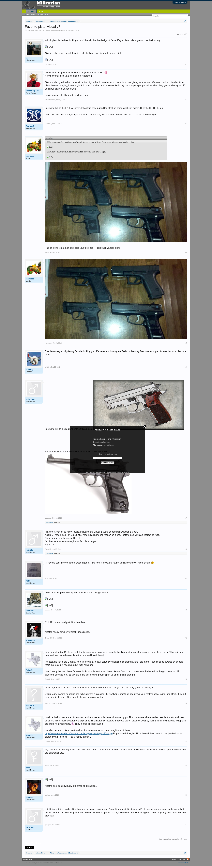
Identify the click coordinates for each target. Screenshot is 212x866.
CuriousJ (30, 126)
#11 (186, 638)
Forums (31, 11)
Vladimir (29, 611)
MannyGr (30, 706)
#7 (186, 518)
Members (42, 11)
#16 (186, 795)
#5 (186, 343)
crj (69, 30)
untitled (29, 797)
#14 (186, 741)
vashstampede (32, 91)
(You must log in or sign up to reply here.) (172, 839)
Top (184, 859)
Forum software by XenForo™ (43, 863)
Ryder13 (29, 550)
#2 (186, 99)
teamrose (30, 156)
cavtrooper (50, 522)
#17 (186, 825)
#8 (186, 549)
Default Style (27, 859)
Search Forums (30, 15)
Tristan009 (30, 640)
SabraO (29, 670)
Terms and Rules (183, 863)
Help (174, 859)
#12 (186, 679)
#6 (186, 367)
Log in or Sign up (180, 2)
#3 (186, 124)
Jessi (28, 768)
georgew (29, 827)
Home (179, 859)
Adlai (28, 581)
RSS (188, 859)
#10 (186, 610)
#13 (186, 703)
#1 (186, 64)
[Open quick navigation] (185, 21)
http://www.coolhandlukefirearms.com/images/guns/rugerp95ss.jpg (79, 733)
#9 (186, 578)
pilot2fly (29, 369)
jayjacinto (30, 399)
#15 (186, 765)
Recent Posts (43, 15)
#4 (186, 252)
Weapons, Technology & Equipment (47, 30)
